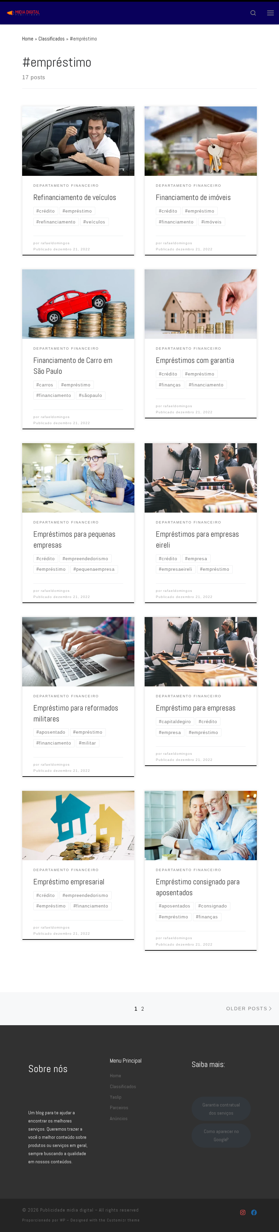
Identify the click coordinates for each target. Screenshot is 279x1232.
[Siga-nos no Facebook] (254, 1212)
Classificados (51, 38)
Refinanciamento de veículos (74, 197)
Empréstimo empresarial (68, 882)
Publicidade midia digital (67, 1210)
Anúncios (119, 1118)
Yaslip (115, 1097)
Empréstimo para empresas (195, 708)
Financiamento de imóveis (193, 197)
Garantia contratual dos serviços (221, 1109)
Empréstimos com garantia (195, 360)
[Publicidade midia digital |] (24, 12)
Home (27, 38)
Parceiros (119, 1107)
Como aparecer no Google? (221, 1135)
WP (62, 1220)
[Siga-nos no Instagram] (242, 1212)
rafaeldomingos (55, 243)
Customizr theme (123, 1220)
